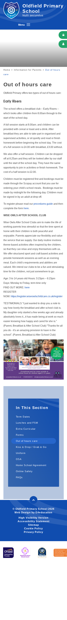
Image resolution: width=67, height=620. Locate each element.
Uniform (21, 453)
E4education (44, 512)
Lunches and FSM (27, 422)
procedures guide (43, 203)
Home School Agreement (31, 465)
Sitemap (33, 525)
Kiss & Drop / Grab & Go (31, 447)
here (26, 208)
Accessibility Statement (33, 521)
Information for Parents (28, 70)
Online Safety (24, 471)
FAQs (19, 477)
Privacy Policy (33, 532)
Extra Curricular (26, 428)
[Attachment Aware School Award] (25, 552)
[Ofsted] (8, 552)
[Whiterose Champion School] (42, 552)
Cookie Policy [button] (33, 528)
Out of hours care (27, 441)
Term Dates (23, 416)
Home (6, 70)
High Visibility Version (33, 517)
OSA (19, 459)
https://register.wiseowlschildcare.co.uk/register (36, 296)
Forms (20, 435)
